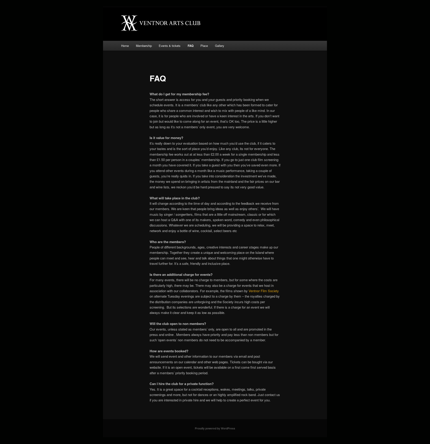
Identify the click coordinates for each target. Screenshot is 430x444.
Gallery (219, 46)
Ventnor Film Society (264, 290)
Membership (144, 46)
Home (125, 46)
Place (204, 46)
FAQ (191, 46)
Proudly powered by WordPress (215, 428)
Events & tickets (170, 46)
